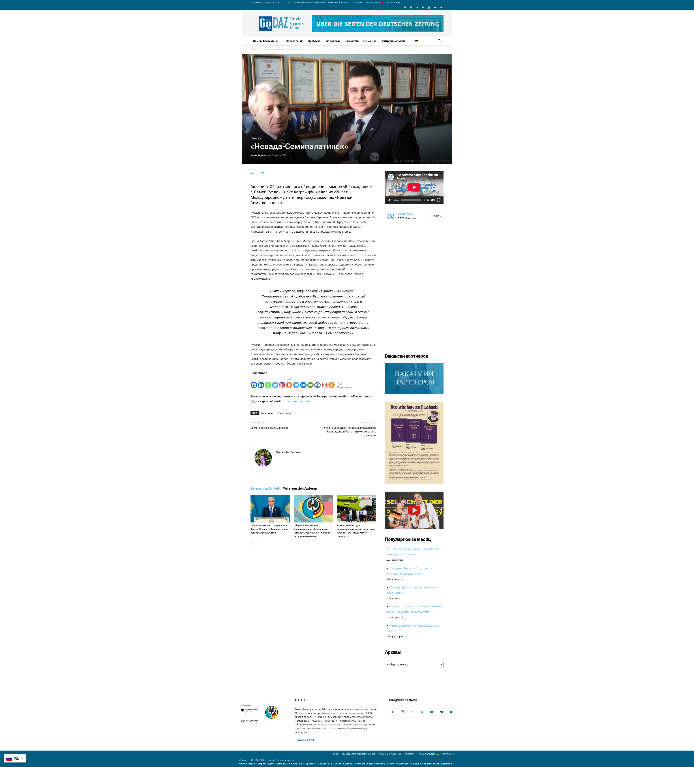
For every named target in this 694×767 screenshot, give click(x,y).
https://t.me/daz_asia (296, 401)
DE (413, 41)
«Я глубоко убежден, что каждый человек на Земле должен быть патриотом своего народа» (347, 431)
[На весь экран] (439, 200)
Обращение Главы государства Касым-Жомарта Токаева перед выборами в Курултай (269, 529)
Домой (254, 49)
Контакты (357, 2)
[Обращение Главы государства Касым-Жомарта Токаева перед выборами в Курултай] (270, 508)
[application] (414, 187)
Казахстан (351, 41)
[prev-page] (252, 543)
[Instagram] (411, 7)
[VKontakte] (435, 7)
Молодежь (332, 41)
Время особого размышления (269, 427)
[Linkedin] (417, 7)
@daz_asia (405, 214)
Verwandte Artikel (264, 488)
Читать (437, 215)
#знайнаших (267, 413)
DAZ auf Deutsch (373, 2)
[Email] (310, 382)
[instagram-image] (414, 253)
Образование (294, 41)
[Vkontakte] (303, 382)
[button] (439, 41)
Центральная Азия (393, 41)
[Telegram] (429, 7)
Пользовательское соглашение (309, 2)
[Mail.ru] (317, 382)
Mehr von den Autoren (299, 488)
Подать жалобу (306, 739)
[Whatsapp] (268, 382)
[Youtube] (441, 7)
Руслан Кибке (284, 413)
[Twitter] (275, 382)
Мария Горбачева (259, 155)
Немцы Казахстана (265, 41)
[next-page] (258, 543)
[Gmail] (324, 382)
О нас (288, 2)
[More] (331, 382)
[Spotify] (423, 7)
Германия (369, 41)
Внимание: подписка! (338, 2)
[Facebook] (405, 7)
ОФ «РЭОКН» (393, 2)
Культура (314, 41)
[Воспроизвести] (389, 200)
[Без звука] (433, 200)
